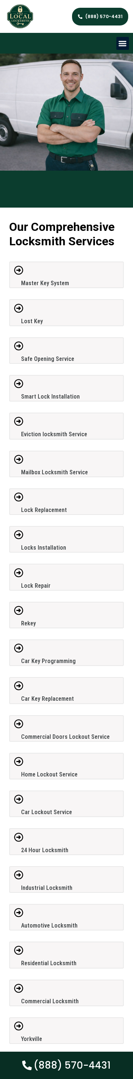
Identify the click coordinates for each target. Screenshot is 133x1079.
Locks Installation (43, 547)
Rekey (28, 623)
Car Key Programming (48, 661)
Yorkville (31, 1038)
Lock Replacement (44, 509)
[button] (122, 43)
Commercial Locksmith (50, 1001)
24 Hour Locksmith (44, 850)
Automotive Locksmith (49, 925)
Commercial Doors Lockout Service (65, 736)
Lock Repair (36, 585)
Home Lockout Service (49, 774)
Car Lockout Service (46, 812)
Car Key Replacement (47, 698)
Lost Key (32, 321)
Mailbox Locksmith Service (54, 472)
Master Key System (45, 283)
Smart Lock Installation (50, 396)
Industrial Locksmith (46, 887)
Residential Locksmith (48, 963)
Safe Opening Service (47, 358)
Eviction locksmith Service (54, 434)
